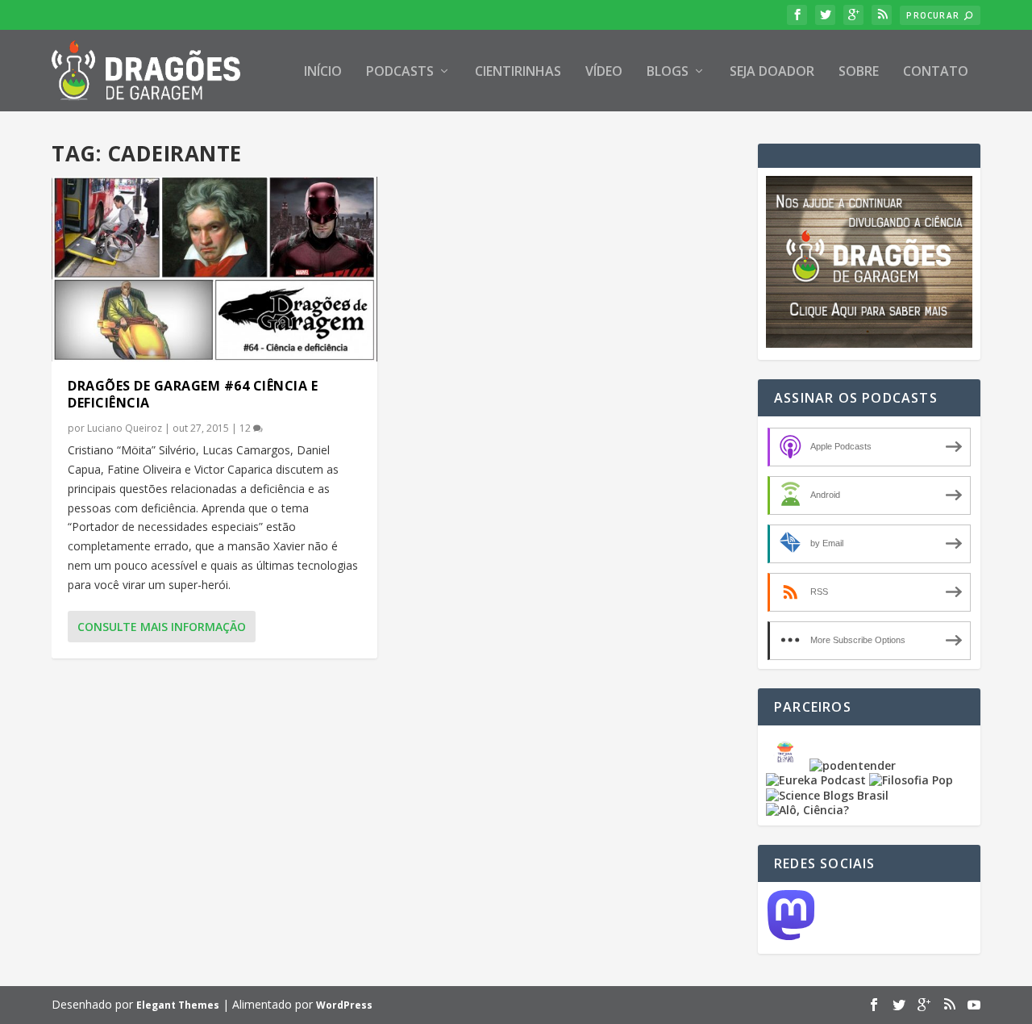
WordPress (344, 1005)
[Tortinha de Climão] (787, 765)
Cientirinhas (518, 72)
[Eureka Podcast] (816, 780)
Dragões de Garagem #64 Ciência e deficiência (193, 394)
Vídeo (603, 72)
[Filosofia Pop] (911, 780)
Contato (935, 72)
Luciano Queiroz (124, 428)
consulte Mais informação (161, 626)
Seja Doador (772, 72)
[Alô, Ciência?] (807, 809)
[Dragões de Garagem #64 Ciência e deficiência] (214, 269)
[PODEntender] (852, 765)
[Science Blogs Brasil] (827, 795)
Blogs (668, 72)
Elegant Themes (177, 1005)
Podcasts (400, 72)
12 (246, 428)
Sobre (858, 72)
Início (323, 72)
